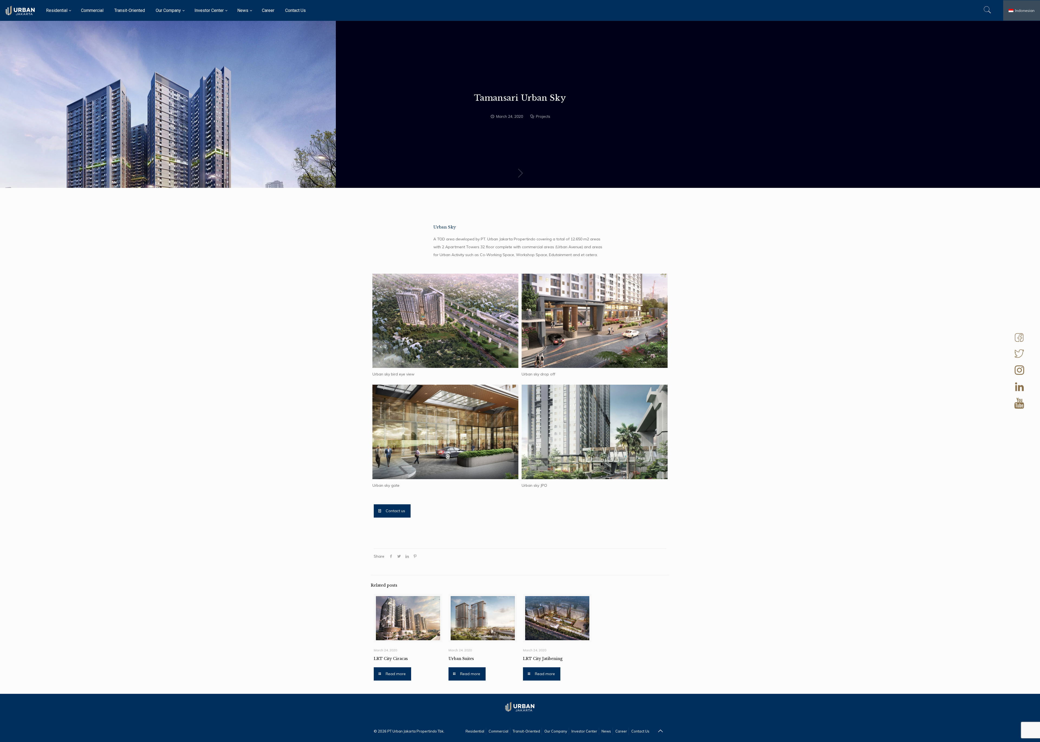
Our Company (555, 731)
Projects (543, 116)
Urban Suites (461, 658)
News (606, 731)
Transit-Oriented (526, 731)
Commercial (498, 731)
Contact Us (640, 731)
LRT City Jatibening (543, 658)
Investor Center (584, 731)
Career (621, 731)
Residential (475, 731)
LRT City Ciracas (391, 658)
